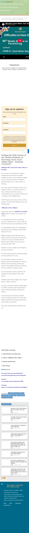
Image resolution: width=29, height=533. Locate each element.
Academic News (16, 393)
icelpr (12, 419)
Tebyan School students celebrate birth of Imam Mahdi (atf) (19, 434)
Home (2, 18)
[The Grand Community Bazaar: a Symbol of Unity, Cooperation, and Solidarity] (6, 462)
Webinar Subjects (12, 395)
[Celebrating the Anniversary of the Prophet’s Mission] (6, 454)
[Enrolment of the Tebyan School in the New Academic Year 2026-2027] (6, 410)
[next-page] (4, 478)
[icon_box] (11, 490)
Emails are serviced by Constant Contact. (17, 140)
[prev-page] (2, 478)
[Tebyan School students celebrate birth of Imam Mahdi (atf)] (6, 435)
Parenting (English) (20, 395)
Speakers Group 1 (8, 18)
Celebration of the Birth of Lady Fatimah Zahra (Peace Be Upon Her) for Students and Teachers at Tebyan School (19, 471)
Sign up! (15, 145)
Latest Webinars (5, 395)
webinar (22, 393)
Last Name (5, 129)
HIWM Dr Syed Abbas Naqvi (18, 18)
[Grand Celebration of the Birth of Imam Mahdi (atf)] (6, 427)
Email (4, 116)
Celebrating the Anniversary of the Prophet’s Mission (18, 452)
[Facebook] (3, 508)
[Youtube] (10, 508)
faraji (12, 412)
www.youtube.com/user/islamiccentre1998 (12, 381)
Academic (10, 393)
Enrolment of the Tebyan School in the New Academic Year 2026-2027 (19, 410)
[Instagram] (7, 508)
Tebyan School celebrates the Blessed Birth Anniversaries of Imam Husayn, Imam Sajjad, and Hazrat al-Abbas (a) (18, 444)
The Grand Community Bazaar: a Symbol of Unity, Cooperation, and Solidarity (19, 462)
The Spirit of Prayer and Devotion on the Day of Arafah (19, 417)
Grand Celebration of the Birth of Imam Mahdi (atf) (18, 426)
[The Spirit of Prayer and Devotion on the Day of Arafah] (6, 418)
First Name (5, 123)
